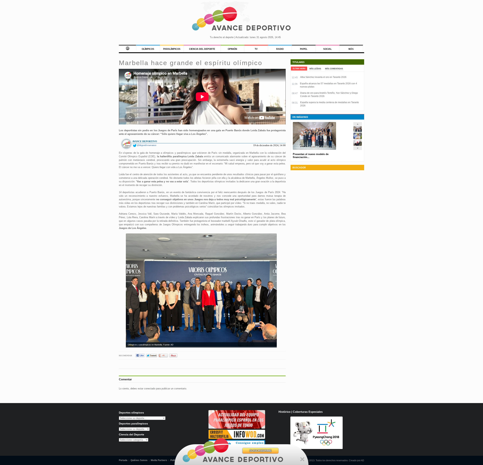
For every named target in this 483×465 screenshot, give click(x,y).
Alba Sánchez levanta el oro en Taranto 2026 (323, 77)
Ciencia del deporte (202, 49)
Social (327, 49)
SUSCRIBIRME (260, 451)
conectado (149, 388)
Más (351, 49)
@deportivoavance (146, 145)
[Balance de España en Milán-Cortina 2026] (357, 138)
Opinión (232, 49)
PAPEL (303, 49)
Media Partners (159, 460)
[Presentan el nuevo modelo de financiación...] (357, 131)
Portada (123, 460)
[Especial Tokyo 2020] (236, 427)
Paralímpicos (171, 49)
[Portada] (127, 47)
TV (256, 49)
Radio (280, 49)
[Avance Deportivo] (241, 19)
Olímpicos (148, 49)
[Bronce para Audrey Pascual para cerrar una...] (357, 144)
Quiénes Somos (139, 460)
